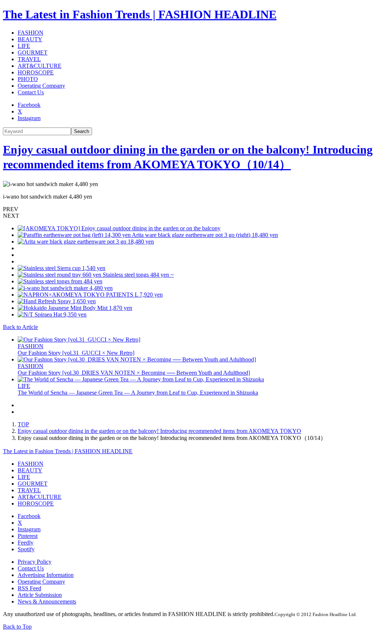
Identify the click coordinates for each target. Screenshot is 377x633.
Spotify (26, 549)
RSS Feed (29, 588)
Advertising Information (46, 575)
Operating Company (41, 86)
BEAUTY (30, 39)
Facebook (29, 105)
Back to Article (20, 327)
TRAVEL (29, 59)
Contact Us (31, 92)
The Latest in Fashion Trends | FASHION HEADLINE (139, 14)
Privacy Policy (35, 562)
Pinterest (28, 536)
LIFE (24, 46)
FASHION (30, 32)
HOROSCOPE (36, 72)
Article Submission (40, 595)
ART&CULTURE (39, 66)
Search (81, 131)
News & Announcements (47, 601)
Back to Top (17, 626)
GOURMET (32, 52)
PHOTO (28, 79)
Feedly (26, 542)
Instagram (29, 118)
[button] (188, 209)
